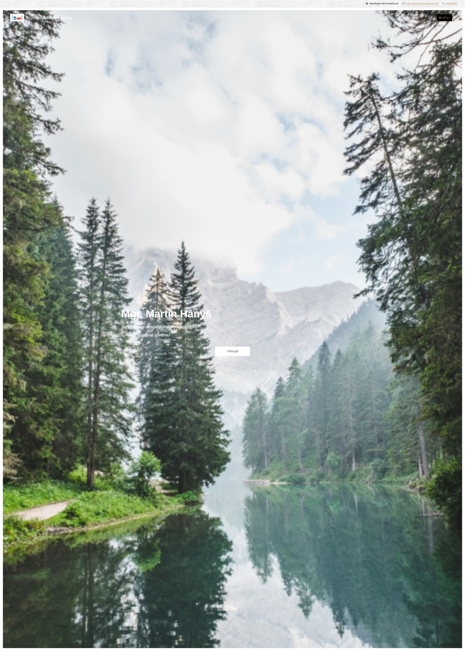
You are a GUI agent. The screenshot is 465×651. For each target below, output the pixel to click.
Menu (446, 17)
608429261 (452, 3)
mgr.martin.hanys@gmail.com (422, 3)
